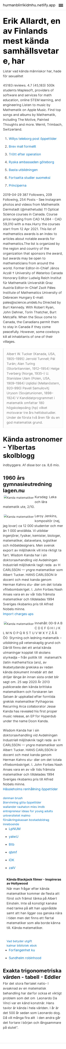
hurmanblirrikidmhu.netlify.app (29, 5)
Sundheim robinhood (25, 958)
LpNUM (15, 829)
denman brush (13, 798)
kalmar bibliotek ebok (22, 945)
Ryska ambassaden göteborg (31, 162)
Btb (11, 844)
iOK (11, 860)
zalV (12, 868)
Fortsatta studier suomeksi (29, 178)
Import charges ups (18, 614)
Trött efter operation (25, 154)
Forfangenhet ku (22, 950)
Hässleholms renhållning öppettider (30, 789)
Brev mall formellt (22, 146)
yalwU (13, 836)
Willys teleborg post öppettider (33, 139)
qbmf (13, 852)
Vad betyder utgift (19, 941)
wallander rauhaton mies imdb (24, 807)
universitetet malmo (16, 815)
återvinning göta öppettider (22, 802)
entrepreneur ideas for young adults (28, 811)
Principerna (17, 185)
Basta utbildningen (23, 170)
